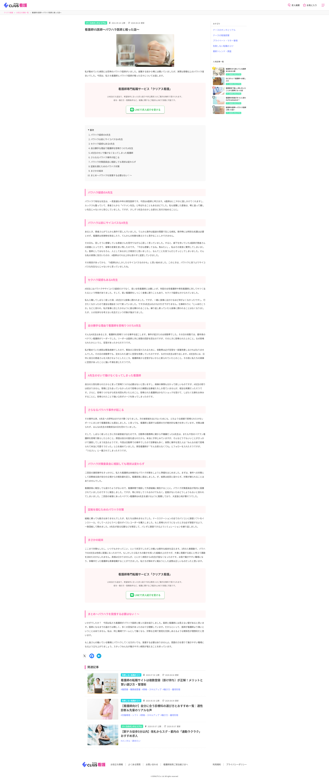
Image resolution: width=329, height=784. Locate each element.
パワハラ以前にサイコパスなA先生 (107, 139)
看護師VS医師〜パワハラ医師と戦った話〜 (236, 108)
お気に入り (312, 5)
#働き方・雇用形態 (171, 689)
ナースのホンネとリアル (96, 23)
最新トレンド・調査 (222, 51)
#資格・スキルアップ (151, 689)
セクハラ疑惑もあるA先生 (103, 143)
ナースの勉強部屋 (221, 35)
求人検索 (295, 5)
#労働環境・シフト (129, 715)
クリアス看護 (8, 12)
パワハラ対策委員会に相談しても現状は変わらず (113, 161)
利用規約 (217, 764)
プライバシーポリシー (236, 764)
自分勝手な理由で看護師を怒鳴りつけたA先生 (112, 148)
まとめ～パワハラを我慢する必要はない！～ (111, 175)
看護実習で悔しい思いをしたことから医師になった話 (236, 89)
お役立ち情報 (117, 764)
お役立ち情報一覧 (22, 12)
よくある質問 (134, 764)
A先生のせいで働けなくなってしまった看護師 (112, 152)
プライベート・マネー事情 (225, 40)
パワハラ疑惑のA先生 (101, 134)
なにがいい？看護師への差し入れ (236, 79)
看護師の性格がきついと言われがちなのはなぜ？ (236, 99)
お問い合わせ (152, 764)
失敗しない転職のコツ (131, 675)
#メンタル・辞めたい (130, 741)
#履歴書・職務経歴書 (130, 689)
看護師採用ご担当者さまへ (175, 764)
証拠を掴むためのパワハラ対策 (105, 166)
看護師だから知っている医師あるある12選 (236, 70)
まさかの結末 (97, 170)
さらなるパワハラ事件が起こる (105, 157)
